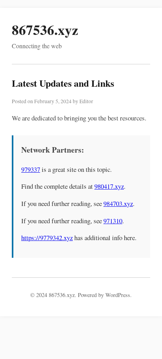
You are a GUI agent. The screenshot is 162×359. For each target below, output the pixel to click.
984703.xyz (118, 203)
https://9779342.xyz (47, 237)
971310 (112, 220)
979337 (30, 169)
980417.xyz (109, 186)
